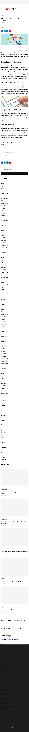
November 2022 (4, 279)
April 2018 (3, 413)
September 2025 (4, 203)
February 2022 (4, 302)
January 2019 (4, 390)
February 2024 (4, 245)
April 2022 (3, 297)
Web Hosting (4, 459)
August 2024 (4, 230)
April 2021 (3, 324)
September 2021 (4, 314)
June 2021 (3, 319)
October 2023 (4, 255)
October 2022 (4, 282)
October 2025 (4, 200)
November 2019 (4, 366)
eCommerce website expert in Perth (11, 140)
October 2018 (4, 398)
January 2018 (4, 420)
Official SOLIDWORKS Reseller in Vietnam (11, 581)
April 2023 (3, 267)
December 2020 (4, 334)
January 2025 (4, 218)
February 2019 (4, 388)
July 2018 (3, 405)
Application (3, 432)
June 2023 (3, 262)
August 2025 (4, 205)
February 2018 (4, 417)
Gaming (3, 442)
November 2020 (4, 336)
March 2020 (3, 356)
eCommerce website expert (7, 152)
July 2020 (3, 346)
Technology (3, 457)
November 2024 (4, 223)
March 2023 (3, 269)
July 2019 (3, 375)
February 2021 (4, 329)
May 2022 (3, 294)
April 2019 (3, 383)
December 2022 (4, 277)
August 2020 (4, 343)
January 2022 (4, 304)
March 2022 (3, 299)
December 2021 (4, 306)
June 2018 (3, 408)
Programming (4, 449)
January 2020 (4, 361)
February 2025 (4, 215)
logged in (9, 639)
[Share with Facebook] (2, 31)
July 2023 (3, 260)
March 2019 (3, 385)
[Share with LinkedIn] (7, 31)
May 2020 (3, 351)
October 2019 (4, 368)
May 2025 (3, 213)
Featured (3, 437)
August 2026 (4, 183)
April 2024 (3, 240)
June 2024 (3, 235)
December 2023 (4, 250)
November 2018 (4, 395)
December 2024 (4, 220)
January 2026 (4, 195)
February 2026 (4, 193)
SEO (2, 452)
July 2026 (3, 186)
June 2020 (3, 348)
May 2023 (3, 264)
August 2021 (4, 316)
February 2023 (4, 272)
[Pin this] (10, 31)
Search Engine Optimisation (13, 74)
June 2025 (3, 210)
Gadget (2, 440)
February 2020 (4, 358)
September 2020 (4, 341)
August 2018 (4, 403)
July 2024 (3, 232)
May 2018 (3, 410)
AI (1, 430)
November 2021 (4, 309)
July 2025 (3, 208)
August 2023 (4, 257)
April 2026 (3, 190)
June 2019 (3, 378)
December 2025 (4, 198)
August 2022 (4, 287)
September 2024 (4, 227)
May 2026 (3, 188)
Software (3, 454)
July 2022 (3, 289)
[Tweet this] (5, 31)
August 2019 (4, 373)
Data (2, 435)
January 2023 (4, 274)
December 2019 (4, 363)
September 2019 (4, 371)
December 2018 (4, 393)
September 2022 (4, 284)
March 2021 (3, 326)
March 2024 (3, 242)
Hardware (3, 447)
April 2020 (3, 353)
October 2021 (4, 311)
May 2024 (3, 237)
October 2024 (4, 225)
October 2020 (4, 338)
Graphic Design (4, 445)
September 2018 (4, 400)
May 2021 (3, 321)
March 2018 (3, 415)
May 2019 (3, 380)
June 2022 (3, 292)
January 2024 (4, 247)
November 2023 (4, 252)
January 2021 (4, 331)
